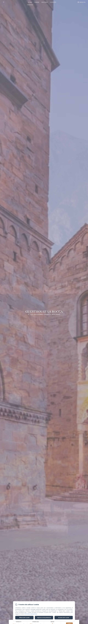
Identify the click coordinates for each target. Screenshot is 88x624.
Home (30, 2)
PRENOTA (82, 2)
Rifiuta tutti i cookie (24, 617)
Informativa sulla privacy (30, 614)
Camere (36, 2)
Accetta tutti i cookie (63, 617)
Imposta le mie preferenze (44, 617)
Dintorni (44, 2)
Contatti (53, 2)
